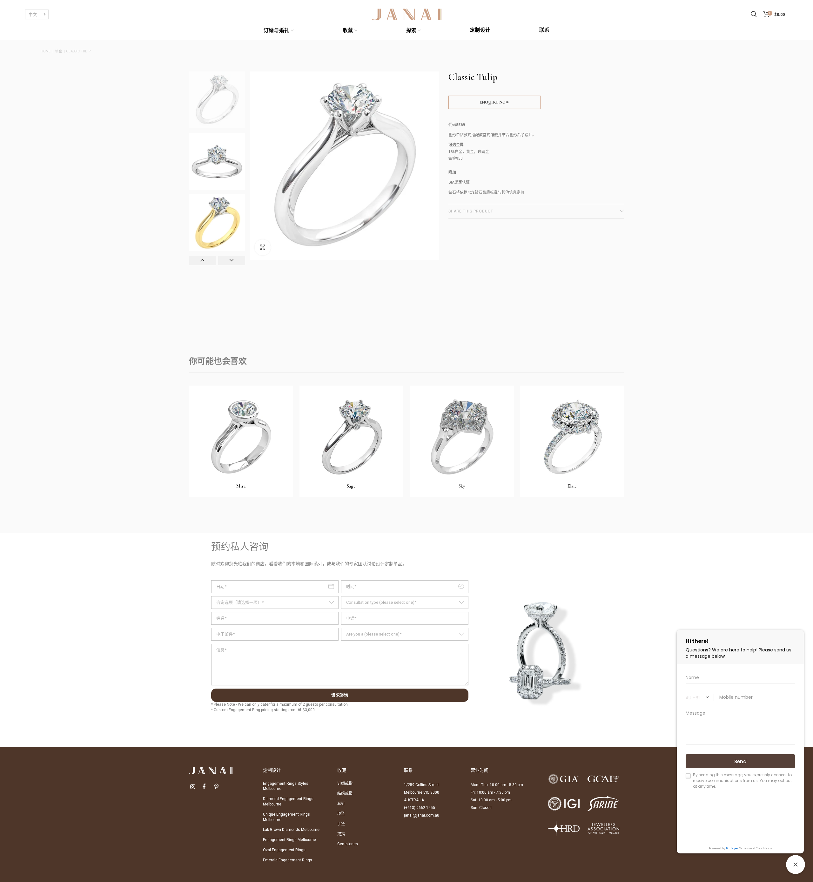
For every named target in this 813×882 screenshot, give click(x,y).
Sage (351, 486)
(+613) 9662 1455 (419, 807)
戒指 (341, 834)
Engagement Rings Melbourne (289, 840)
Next (231, 260)
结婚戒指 (345, 793)
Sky (462, 486)
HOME (46, 51)
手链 (341, 824)
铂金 (58, 51)
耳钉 (341, 803)
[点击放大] (263, 247)
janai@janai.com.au (421, 815)
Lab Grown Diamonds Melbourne (291, 829)
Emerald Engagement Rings (287, 860)
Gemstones (347, 844)
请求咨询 (339, 695)
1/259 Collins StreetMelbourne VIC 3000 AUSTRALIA (421, 792)
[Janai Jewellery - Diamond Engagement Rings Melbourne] (406, 14)
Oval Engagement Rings (284, 850)
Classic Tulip (78, 51)
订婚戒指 (345, 783)
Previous (202, 260)
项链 (341, 813)
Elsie (572, 486)
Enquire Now (494, 102)
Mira (240, 486)
